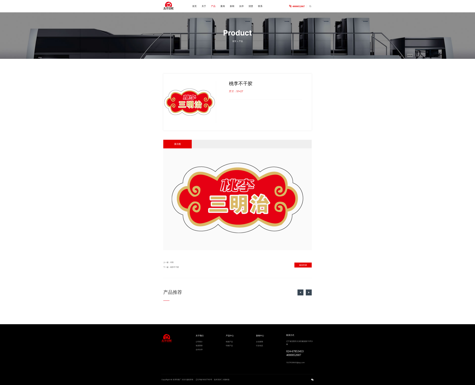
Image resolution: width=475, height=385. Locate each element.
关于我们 (200, 335)
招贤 (251, 6)
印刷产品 (229, 345)
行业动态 (259, 345)
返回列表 (303, 265)
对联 (172, 262)
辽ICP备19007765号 (204, 379)
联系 (260, 6)
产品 (213, 6)
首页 (194, 6)
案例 (222, 6)
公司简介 (199, 342)
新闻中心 (260, 335)
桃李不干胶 (174, 267)
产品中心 (230, 335)
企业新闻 (259, 342)
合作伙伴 (199, 349)
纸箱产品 (229, 342)
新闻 (232, 6)
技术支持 (217, 379)
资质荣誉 (199, 345)
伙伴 (241, 6)
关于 (204, 6)
